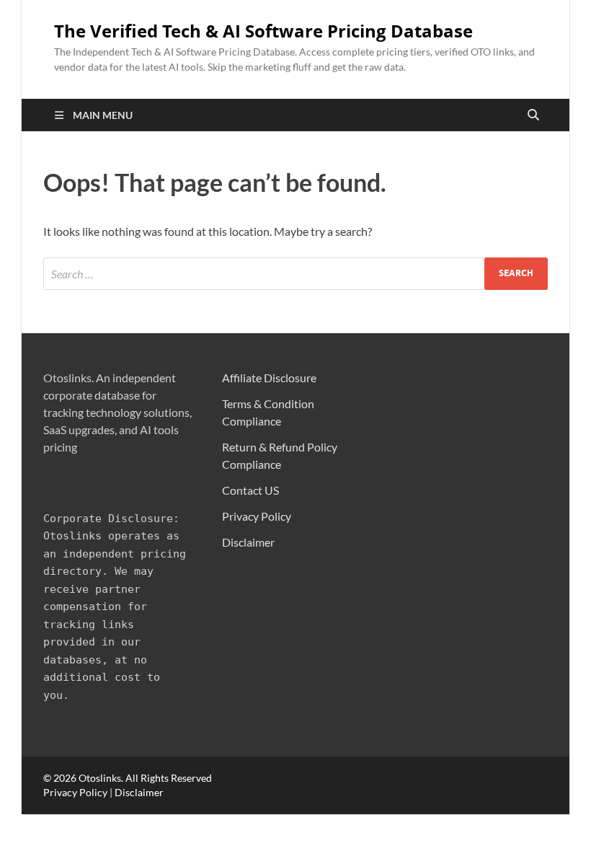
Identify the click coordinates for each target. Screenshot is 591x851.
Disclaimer (248, 542)
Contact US (250, 490)
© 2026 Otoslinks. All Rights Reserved (127, 778)
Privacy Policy (256, 516)
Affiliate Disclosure (269, 377)
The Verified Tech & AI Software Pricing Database (263, 31)
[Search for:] (295, 273)
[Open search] (533, 115)
